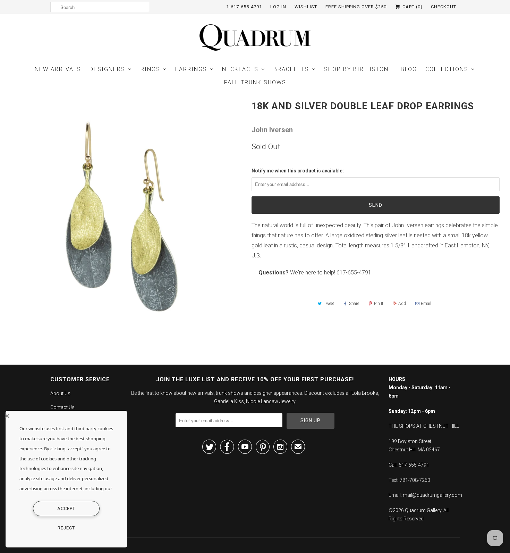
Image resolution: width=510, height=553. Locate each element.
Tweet (329, 303)
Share (354, 303)
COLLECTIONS (446, 69)
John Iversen (272, 130)
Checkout (443, 6)
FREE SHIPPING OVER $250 (355, 6)
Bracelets (291, 69)
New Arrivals (58, 69)
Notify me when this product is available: (298, 170)
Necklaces (240, 69)
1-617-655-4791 (244, 6)
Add (402, 303)
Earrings (191, 69)
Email (426, 303)
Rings (150, 69)
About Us (60, 393)
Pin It (378, 303)
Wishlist (306, 6)
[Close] (64, 415)
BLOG (409, 69)
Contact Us (62, 407)
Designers (107, 69)
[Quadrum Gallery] (255, 37)
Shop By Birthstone (358, 69)
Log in (278, 6)
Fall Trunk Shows (255, 82)
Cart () (412, 6)
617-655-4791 (354, 272)
